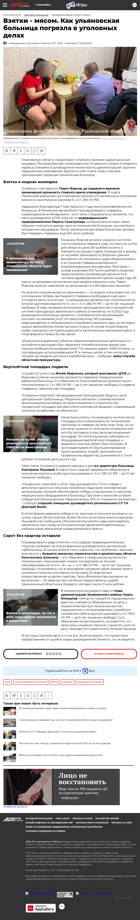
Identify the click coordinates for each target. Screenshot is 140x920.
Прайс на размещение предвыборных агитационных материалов (64, 827)
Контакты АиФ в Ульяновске (92, 823)
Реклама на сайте (121, 823)
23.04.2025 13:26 (12, 15)
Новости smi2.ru (15, 806)
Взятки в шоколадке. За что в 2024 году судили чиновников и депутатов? (61, 755)
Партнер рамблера (124, 898)
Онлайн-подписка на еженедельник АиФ (49, 823)
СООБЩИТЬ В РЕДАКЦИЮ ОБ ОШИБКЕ (45, 831)
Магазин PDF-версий (107, 818)
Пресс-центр (63, 818)
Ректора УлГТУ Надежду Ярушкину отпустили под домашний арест (57, 731)
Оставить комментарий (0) (109, 654)
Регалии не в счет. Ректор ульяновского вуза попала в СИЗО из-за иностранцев (64, 743)
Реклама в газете (82, 818)
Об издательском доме (39, 818)
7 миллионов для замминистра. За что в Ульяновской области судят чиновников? (66, 720)
